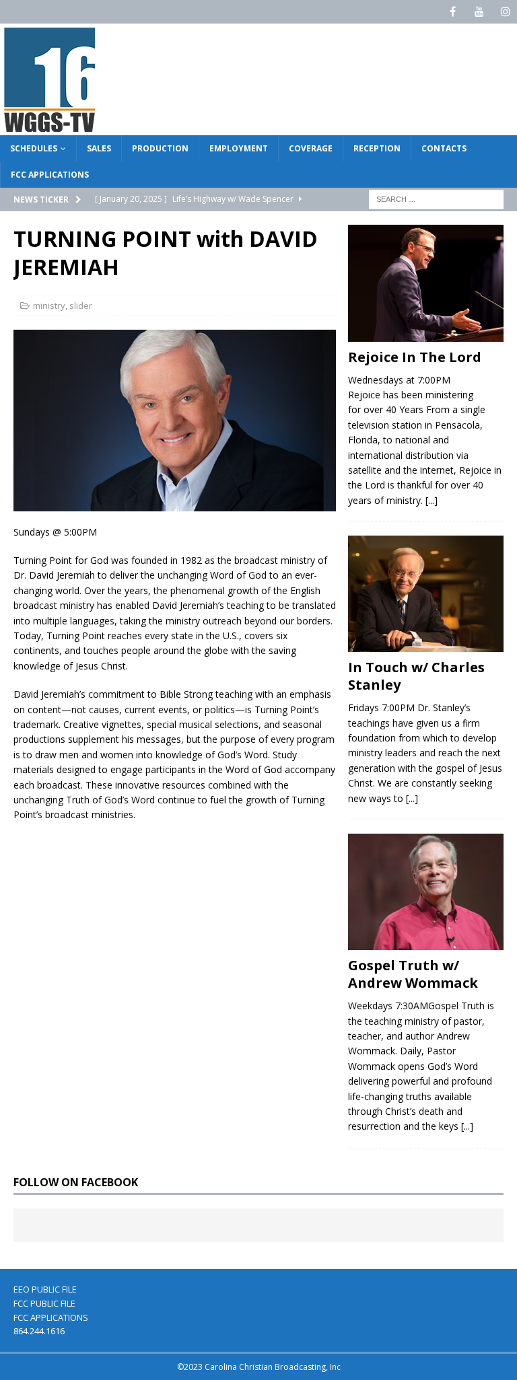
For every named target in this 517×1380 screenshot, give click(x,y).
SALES (99, 148)
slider (80, 305)
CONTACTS (444, 148)
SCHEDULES (33, 148)
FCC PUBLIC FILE (44, 1303)
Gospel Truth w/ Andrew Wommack (413, 974)
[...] (431, 500)
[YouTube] (479, 12)
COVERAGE (311, 148)
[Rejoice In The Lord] (425, 283)
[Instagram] (505, 12)
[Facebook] (452, 12)
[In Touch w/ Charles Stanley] (425, 594)
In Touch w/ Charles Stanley (416, 676)
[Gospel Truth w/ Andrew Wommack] (425, 892)
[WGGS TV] (50, 127)
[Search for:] (436, 198)
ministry (49, 305)
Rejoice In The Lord (414, 357)
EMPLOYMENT (238, 148)
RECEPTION (377, 148)
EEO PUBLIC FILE (45, 1289)
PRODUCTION (160, 148)
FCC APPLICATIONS (50, 174)
